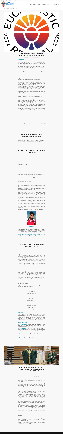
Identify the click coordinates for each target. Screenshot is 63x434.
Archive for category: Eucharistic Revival (10, 8)
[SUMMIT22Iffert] (31, 355)
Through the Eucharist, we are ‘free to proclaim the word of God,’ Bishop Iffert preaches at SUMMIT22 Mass (31, 369)
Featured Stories (37, 57)
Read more (19, 143)
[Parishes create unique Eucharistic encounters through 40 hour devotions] (31, 32)
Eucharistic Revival (32, 57)
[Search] (61, 4)
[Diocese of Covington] (8, 4)
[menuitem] (31, 4)
